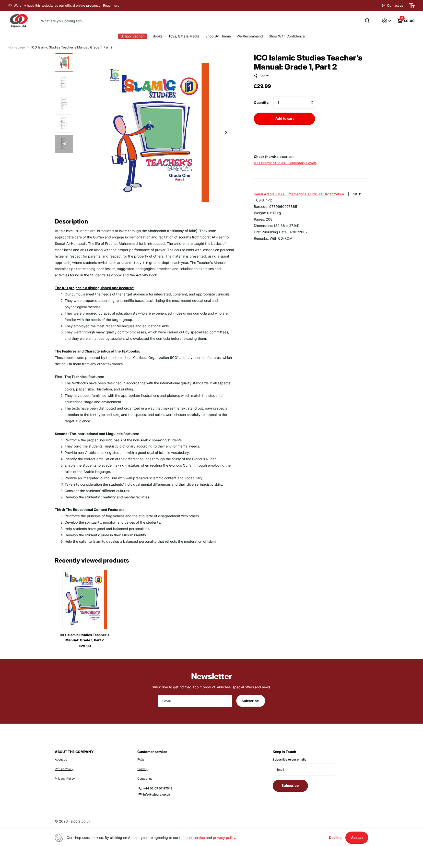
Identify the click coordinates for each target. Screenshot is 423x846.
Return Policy (64, 769)
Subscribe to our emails (289, 759)
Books (158, 36)
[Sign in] (386, 20)
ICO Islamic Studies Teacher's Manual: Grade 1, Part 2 (84, 637)
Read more (111, 5)
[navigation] (64, 62)
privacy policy (224, 837)
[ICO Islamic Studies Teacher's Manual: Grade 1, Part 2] (84, 599)
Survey (142, 769)
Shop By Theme (218, 36)
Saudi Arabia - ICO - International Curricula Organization (299, 194)
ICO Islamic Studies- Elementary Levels (285, 163)
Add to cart (284, 118)
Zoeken (367, 21)
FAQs (140, 759)
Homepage (16, 47)
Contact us (144, 778)
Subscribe (250, 701)
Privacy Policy (65, 778)
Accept (357, 837)
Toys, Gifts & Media (184, 36)
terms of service (192, 837)
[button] (226, 132)
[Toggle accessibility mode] (412, 5)
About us (61, 759)
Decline (335, 837)
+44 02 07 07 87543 (158, 788)
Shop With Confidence (287, 36)
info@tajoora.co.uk (156, 794)
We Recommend (250, 36)
